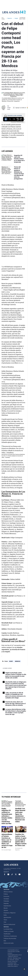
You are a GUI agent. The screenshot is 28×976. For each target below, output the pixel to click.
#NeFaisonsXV (7, 286)
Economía (6, 896)
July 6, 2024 (6, 292)
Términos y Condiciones (10, 936)
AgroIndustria (7, 917)
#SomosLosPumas (13, 193)
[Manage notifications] (24, 969)
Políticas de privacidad (10, 938)
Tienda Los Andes (9, 931)
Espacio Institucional (9, 924)
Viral (5, 922)
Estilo (5, 915)
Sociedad (6, 899)
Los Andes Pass (8, 929)
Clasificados (7, 934)
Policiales (6, 901)
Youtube (19, 874)
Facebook (5, 874)
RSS (5, 941)
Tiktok (12, 874)
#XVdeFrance (9, 267)
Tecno (5, 920)
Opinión (6, 910)
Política (6, 894)
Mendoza (17, 661)
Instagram (8, 874)
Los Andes (3, 18)
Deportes (9, 18)
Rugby (11, 661)
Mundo (6, 908)
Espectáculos (7, 906)
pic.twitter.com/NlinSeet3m (11, 288)
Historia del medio (9, 943)
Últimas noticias (8, 892)
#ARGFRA (17, 283)
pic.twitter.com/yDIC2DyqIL (11, 195)
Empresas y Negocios (9, 913)
